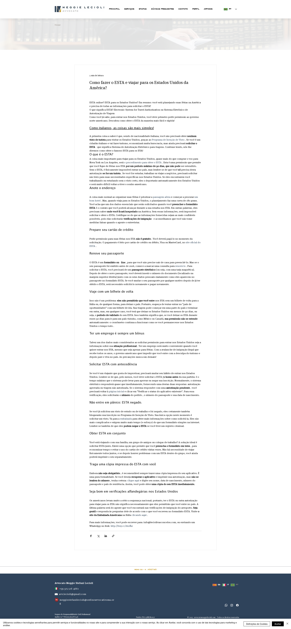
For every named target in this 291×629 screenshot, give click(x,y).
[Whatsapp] (226, 605)
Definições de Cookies (257, 623)
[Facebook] (237, 605)
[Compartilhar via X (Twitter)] (98, 535)
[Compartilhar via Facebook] (90, 535)
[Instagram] (231, 605)
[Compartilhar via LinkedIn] (105, 535)
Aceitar (277, 623)
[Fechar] (287, 624)
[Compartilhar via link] (113, 535)
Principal (57, 25)
